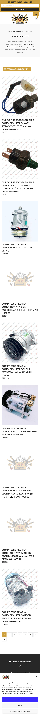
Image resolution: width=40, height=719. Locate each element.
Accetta (20, 699)
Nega (20, 705)
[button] (37, 677)
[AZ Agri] (20, 18)
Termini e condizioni (20, 661)
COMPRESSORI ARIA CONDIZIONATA (16, 69)
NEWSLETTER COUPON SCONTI (20, 2)
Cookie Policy (15, 716)
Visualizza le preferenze (20, 711)
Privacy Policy (24, 716)
